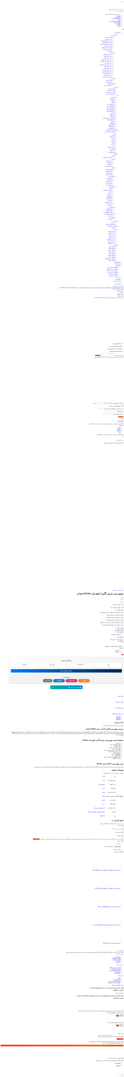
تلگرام (119, 428)
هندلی (103, 792)
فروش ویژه (118, 283)
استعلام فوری (120, 637)
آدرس (119, 19)
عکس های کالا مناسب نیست (115, 346)
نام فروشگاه (120, 411)
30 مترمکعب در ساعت (99, 808)
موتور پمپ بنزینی (99, 287)
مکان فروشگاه (119, 414)
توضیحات (118, 716)
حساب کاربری (117, 956)
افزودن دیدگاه (36, 839)
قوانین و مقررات (117, 959)
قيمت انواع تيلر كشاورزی (115, 970)
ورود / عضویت (120, 1038)
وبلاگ (119, 978)
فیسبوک (119, 430)
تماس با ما (118, 961)
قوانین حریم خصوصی (114, 1042)
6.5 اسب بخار (101, 784)
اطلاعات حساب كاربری (115, 21)
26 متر (103, 800)
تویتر (119, 432)
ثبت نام (106, 14)
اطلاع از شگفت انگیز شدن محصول (113, 646)
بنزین (103, 788)
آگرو (104, 776)
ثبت (122, 654)
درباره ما (118, 962)
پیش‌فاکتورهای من (116, 18)
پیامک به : (116, 652)
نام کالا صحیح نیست (117, 343)
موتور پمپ (110, 733)
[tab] (65, 716)
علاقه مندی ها (117, 22)
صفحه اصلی (118, 1063)
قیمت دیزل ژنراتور (116, 969)
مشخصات (118, 717)
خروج (119, 26)
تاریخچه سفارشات (116, 958)
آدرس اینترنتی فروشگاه (117, 408)
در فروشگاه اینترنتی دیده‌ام (115, 406)
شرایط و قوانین (104, 1041)
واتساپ (119, 429)
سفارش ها (118, 17)
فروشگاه (118, 1065)
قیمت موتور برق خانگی (115, 967)
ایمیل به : (117, 650)
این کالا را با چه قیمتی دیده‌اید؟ (116, 403)
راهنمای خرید (117, 973)
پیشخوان (118, 15)
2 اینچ (103, 796)
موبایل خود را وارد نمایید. (117, 1036)
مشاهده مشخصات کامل (66, 670)
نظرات (119, 25)
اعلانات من (118, 24)
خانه (122, 287)
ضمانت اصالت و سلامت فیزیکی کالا (96, 811)
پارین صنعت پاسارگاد (106, 1010)
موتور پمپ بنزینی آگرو (88, 287)
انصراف (121, 1015)
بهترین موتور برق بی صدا (115, 981)
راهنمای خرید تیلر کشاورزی (114, 982)
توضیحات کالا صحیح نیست (116, 351)
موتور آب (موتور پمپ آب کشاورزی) (112, 287)
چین (104, 780)
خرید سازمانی (117, 971)
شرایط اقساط (117, 979)
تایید (117, 1015)
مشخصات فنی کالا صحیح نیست (114, 348)
